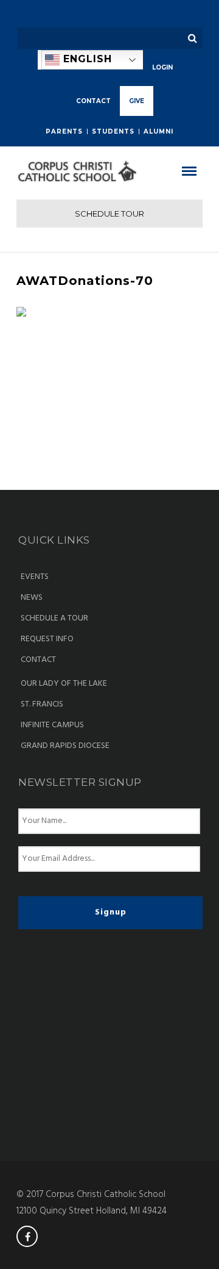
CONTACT (93, 101)
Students (113, 131)
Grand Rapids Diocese (65, 746)
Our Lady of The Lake (64, 684)
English (86, 59)
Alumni (158, 131)
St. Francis (42, 704)
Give (136, 101)
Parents (64, 131)
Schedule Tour (109, 213)
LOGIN (162, 67)
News (32, 598)
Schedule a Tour (54, 618)
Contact (38, 660)
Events (35, 577)
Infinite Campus (52, 725)
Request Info (47, 639)
